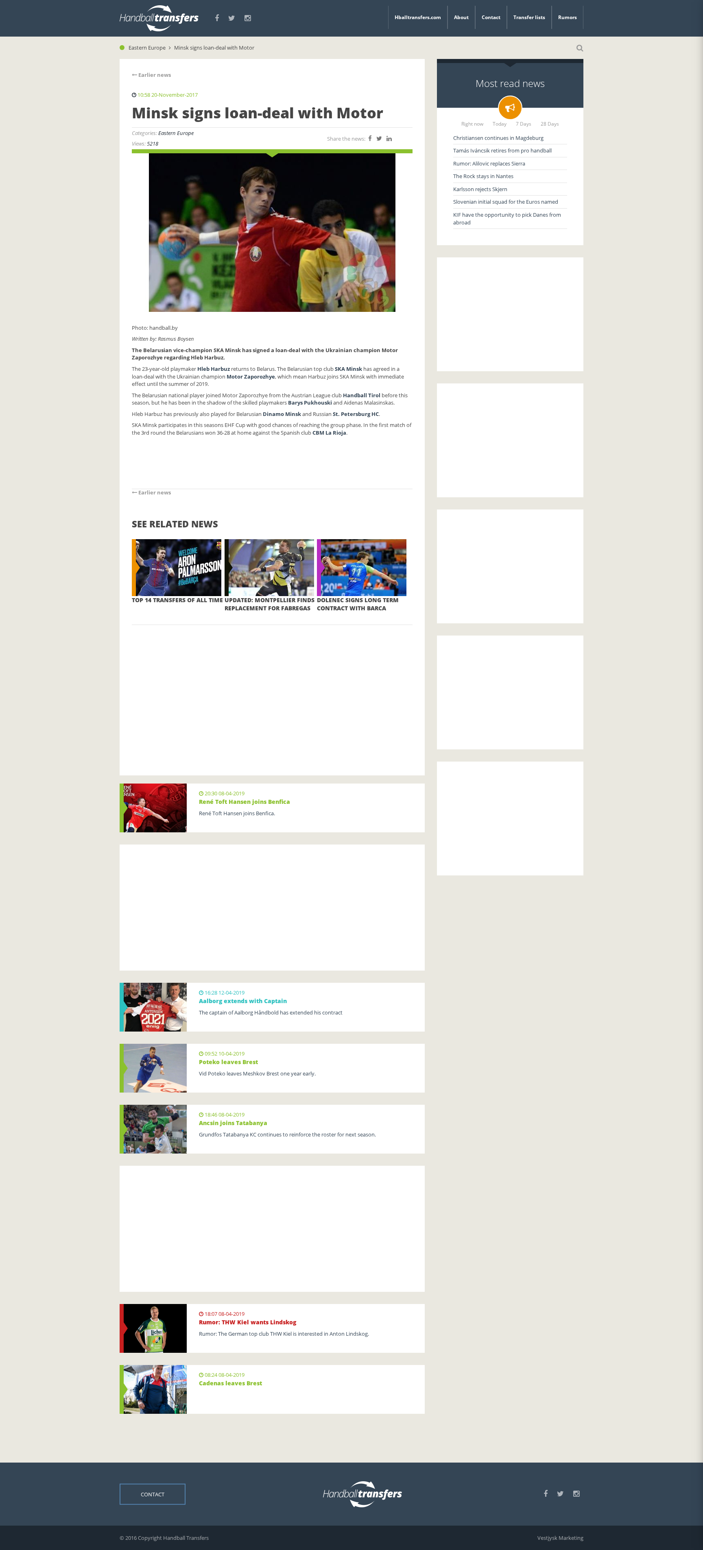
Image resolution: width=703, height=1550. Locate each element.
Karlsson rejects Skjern (480, 189)
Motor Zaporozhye (251, 376)
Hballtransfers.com (418, 17)
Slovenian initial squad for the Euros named (505, 201)
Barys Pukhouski (310, 402)
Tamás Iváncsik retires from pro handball (502, 150)
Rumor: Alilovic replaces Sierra (489, 163)
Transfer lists (529, 17)
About (461, 17)
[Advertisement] (272, 688)
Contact (491, 17)
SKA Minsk (348, 368)
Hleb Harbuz (214, 368)
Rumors (567, 17)
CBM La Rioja (329, 432)
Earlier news (154, 74)
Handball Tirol (361, 395)
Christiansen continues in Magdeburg (498, 138)
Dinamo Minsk (282, 414)
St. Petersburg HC (356, 414)
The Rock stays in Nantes (483, 176)
